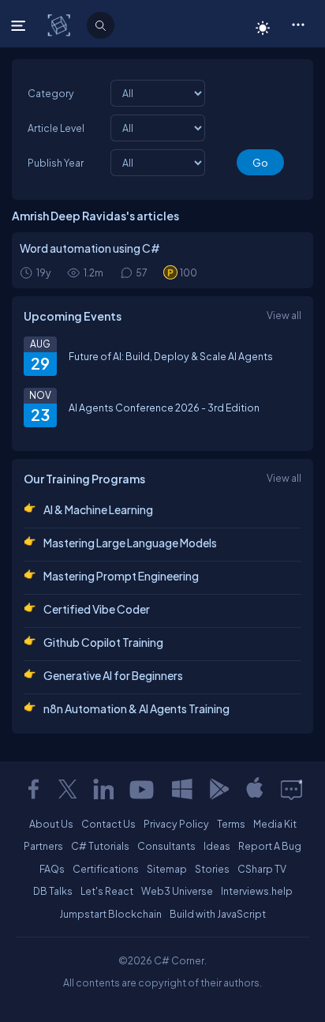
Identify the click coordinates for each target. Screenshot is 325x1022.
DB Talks (53, 891)
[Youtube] (142, 789)
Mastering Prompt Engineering (121, 576)
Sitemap (167, 868)
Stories (212, 868)
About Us (51, 823)
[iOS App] (255, 789)
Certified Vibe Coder (96, 609)
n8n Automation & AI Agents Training (136, 708)
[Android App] (218, 789)
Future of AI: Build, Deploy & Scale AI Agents (171, 356)
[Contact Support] (291, 789)
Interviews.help (257, 891)
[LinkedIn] (103, 789)
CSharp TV (261, 868)
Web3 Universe (177, 891)
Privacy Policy (176, 823)
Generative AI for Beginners (113, 675)
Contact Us (108, 823)
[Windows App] (182, 789)
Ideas (217, 846)
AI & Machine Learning (98, 509)
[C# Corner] (60, 24)
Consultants (166, 846)
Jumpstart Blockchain (110, 913)
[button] (297, 24)
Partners (43, 846)
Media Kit (275, 823)
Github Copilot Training (103, 642)
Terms (231, 823)
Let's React (106, 891)
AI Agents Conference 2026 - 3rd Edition (164, 407)
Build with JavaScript (218, 913)
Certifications (106, 868)
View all (284, 315)
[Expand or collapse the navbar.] (20, 25)
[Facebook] (33, 789)
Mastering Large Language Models (130, 542)
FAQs (52, 868)
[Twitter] (67, 789)
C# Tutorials (100, 846)
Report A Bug (269, 846)
